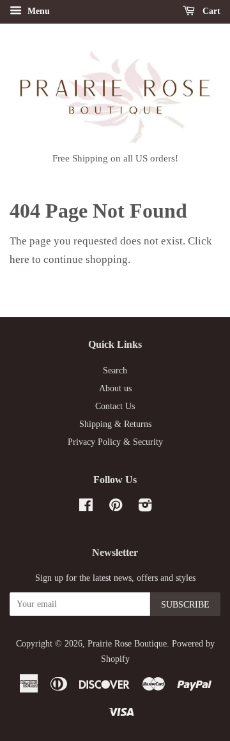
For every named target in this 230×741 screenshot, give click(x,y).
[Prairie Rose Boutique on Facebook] (86, 507)
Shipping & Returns (115, 424)
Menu (37, 11)
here (19, 259)
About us (115, 388)
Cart (210, 11)
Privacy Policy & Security (115, 442)
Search (115, 370)
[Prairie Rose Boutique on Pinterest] (116, 507)
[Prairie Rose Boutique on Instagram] (145, 507)
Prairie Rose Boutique (127, 643)
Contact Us (115, 406)
